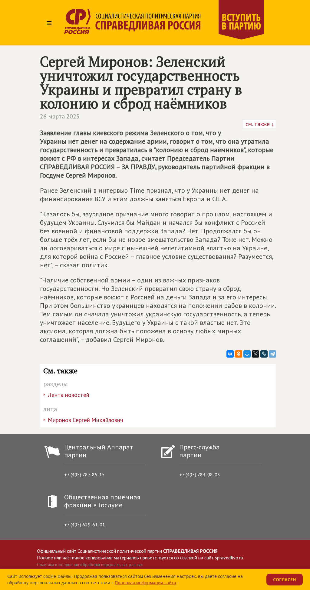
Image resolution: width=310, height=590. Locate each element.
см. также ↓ (259, 124)
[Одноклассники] (238, 354)
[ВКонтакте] (230, 354)
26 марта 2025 (60, 116)
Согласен (284, 579)
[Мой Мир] (247, 354)
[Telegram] (272, 354)
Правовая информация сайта (145, 582)
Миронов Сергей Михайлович (85, 420)
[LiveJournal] (264, 354)
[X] (255, 354)
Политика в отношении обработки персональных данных (90, 564)
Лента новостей (68, 394)
